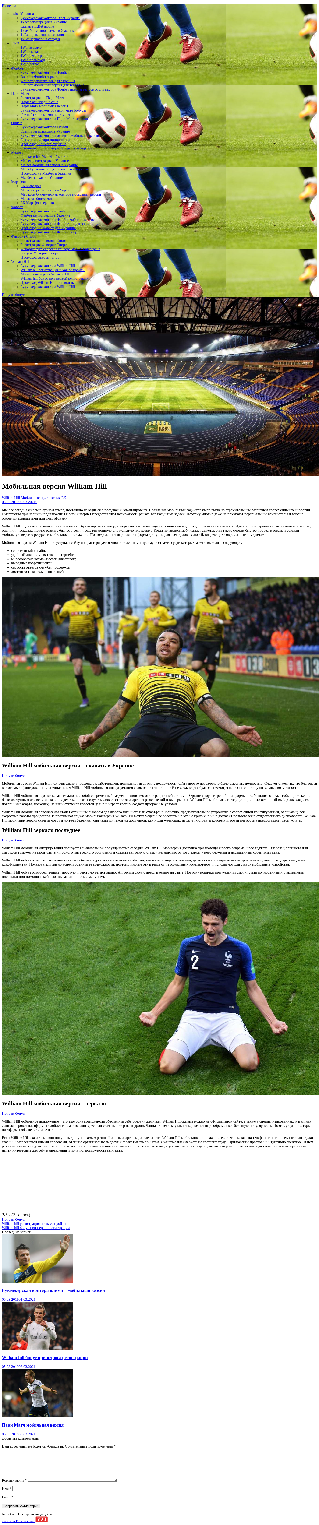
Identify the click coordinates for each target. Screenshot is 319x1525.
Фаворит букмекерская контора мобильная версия (60, 249)
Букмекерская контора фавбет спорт (49, 211)
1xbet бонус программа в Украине (47, 30)
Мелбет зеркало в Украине (42, 177)
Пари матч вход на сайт (39, 102)
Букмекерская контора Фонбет (45, 72)
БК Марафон (31, 186)
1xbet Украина (22, 14)
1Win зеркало (31, 47)
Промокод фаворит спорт (41, 257)
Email (7, 1497)
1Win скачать (31, 51)
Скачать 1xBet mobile (37, 26)
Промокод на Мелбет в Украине (46, 173)
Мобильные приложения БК (43, 498)
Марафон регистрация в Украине (47, 190)
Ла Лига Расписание (18, 1521)
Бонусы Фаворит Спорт (40, 253)
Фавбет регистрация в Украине (45, 215)
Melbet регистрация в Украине (45, 161)
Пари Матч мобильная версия (44, 106)
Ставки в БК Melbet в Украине (45, 156)
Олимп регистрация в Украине (45, 131)
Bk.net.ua (9, 6)
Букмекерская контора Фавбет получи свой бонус (60, 224)
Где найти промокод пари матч (45, 114)
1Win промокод (33, 60)
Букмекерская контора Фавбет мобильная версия (59, 219)
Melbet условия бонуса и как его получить (54, 169)
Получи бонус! (14, 295)
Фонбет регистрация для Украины (48, 81)
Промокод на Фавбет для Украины (48, 228)
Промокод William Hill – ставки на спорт (53, 283)
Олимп (16, 123)
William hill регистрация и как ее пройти (53, 270)
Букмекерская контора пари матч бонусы (53, 110)
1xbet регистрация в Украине (44, 22)
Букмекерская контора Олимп (44, 127)
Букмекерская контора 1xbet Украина (50, 18)
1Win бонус (30, 64)
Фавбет (17, 207)
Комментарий (14, 1480)
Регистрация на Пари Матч (42, 98)
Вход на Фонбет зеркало (40, 77)
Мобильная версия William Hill (45, 274)
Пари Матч (20, 93)
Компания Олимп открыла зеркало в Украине (57, 148)
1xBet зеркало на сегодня (40, 39)
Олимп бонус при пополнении (45, 140)
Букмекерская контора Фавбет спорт (50, 232)
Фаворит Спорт (23, 236)
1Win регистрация (35, 56)
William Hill (20, 262)
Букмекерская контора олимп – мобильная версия (60, 135)
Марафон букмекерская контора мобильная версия (61, 194)
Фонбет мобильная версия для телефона (52, 85)
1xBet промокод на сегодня (42, 35)
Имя (6, 1488)
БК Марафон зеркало (37, 203)
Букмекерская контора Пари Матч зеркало (54, 119)
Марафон (18, 182)
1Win (15, 43)
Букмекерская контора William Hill (48, 266)
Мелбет (17, 152)
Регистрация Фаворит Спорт (44, 240)
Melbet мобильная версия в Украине (49, 165)
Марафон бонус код (36, 198)
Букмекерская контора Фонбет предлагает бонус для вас (65, 89)
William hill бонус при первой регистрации (55, 278)
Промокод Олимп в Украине (43, 144)
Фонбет (17, 68)
